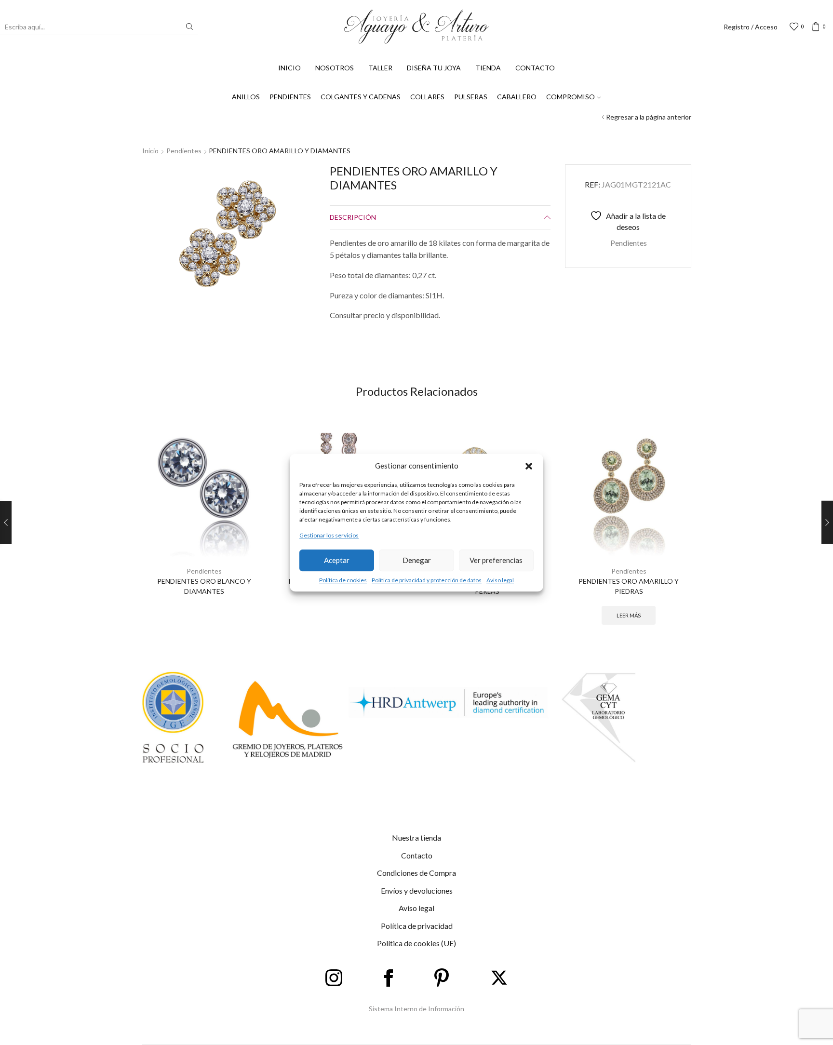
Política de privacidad (417, 925)
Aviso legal (500, 580)
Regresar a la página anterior (648, 117)
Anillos (246, 97)
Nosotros (334, 68)
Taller (380, 68)
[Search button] (189, 26)
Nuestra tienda (416, 837)
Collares (427, 97)
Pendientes (290, 97)
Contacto (535, 68)
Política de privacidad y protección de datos (427, 580)
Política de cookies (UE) (416, 943)
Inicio (289, 68)
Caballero (517, 97)
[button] (529, 466)
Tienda (488, 68)
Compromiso (570, 97)
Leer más (629, 615)
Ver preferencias (496, 560)
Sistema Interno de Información (416, 1009)
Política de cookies (343, 580)
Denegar (417, 560)
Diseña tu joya (434, 68)
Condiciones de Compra (416, 872)
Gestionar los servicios (329, 535)
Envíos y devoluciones (417, 890)
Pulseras (470, 97)
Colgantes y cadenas (361, 97)
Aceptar (336, 560)
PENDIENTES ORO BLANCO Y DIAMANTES (204, 586)
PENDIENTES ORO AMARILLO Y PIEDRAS (628, 586)
